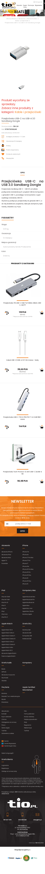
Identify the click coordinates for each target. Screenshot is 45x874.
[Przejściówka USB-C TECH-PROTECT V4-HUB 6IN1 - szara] (22, 399)
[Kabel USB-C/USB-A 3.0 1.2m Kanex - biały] (22, 342)
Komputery (27, 662)
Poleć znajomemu (12, 150)
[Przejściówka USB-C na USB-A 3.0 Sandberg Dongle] (22, 53)
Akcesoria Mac (6, 557)
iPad (3, 590)
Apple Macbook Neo (28, 597)
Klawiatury (5, 702)
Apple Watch (7, 623)
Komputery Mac (29, 590)
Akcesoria (6, 545)
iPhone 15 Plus (26, 581)
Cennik (6, 741)
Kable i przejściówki (28, 112)
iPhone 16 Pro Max (27, 569)
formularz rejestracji (27, 515)
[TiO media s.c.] (22, 803)
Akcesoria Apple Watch (9, 653)
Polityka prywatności (30, 719)
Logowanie (5, 765)
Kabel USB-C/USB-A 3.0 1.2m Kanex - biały (22, 360)
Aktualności (5, 711)
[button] (3, 12)
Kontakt (4, 714)
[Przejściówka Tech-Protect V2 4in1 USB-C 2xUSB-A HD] (22, 454)
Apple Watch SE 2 (7, 650)
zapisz (22, 531)
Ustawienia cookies (8, 733)
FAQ (25, 711)
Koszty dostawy (29, 717)
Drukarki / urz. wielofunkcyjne (11, 696)
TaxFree (4, 731)
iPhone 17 (25, 563)
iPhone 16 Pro (26, 572)
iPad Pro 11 (5, 617)
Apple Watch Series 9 (8, 644)
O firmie (4, 719)
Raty (25, 722)
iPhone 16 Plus (26, 575)
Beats (3, 669)
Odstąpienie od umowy (9, 722)
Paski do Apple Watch (8, 656)
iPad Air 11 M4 (6, 599)
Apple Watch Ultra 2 (8, 642)
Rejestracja (5, 768)
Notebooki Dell (26, 639)
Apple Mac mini (27, 608)
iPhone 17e (25, 552)
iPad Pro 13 (5, 602)
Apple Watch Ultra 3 (8, 633)
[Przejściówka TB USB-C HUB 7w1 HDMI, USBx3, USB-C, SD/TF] (22, 285)
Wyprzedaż (38, 5)
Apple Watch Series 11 (8, 636)
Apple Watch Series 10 (8, 639)
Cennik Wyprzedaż (10, 743)
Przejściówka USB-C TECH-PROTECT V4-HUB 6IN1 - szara (22, 418)
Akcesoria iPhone (7, 552)
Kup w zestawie (6, 717)
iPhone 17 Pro (26, 560)
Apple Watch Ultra (7, 647)
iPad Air (4, 608)
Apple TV (4, 560)
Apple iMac (26, 605)
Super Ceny (25, 6)
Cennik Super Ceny (10, 746)
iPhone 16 (25, 578)
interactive (39, 843)
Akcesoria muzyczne (8, 675)
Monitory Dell (26, 630)
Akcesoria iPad (6, 554)
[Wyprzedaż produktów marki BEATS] (22, 12)
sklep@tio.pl (37, 820)
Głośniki (4, 681)
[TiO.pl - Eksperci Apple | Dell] (8, 5)
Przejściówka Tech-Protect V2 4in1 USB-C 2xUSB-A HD (22, 473)
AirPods (4, 672)
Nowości (19, 5)
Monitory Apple (27, 614)
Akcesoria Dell (26, 633)
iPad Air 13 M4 (6, 597)
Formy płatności (29, 714)
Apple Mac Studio (28, 611)
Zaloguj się (38, 2)
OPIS (22, 172)
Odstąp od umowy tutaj (9, 771)
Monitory (4, 693)
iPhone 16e (25, 566)
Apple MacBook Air (28, 602)
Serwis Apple (6, 728)
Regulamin (27, 725)
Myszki (4, 699)
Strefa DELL (27, 623)
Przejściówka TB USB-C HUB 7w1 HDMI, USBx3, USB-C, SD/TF (22, 304)
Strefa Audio (7, 662)
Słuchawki (5, 678)
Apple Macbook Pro (28, 599)
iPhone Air (25, 554)
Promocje (31, 5)
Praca (3, 725)
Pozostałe (5, 563)
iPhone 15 (25, 584)
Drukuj (8, 146)
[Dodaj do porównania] (7, 313)
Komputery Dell (27, 636)
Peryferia (5, 687)
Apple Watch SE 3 (7, 630)
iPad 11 (4, 605)
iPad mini (5, 614)
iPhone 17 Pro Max (27, 557)
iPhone (25, 545)
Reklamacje (28, 728)
